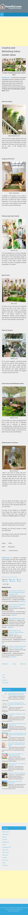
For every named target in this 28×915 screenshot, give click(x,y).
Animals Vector (5, 831)
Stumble (13, 581)
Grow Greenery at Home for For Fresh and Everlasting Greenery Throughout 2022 (17, 592)
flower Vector (5, 860)
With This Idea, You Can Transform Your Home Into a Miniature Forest (16, 632)
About (3, 677)
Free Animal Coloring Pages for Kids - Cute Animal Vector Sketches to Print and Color (17, 704)
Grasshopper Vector (6, 847)
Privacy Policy (5, 682)
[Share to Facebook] (8, 584)
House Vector (5, 849)
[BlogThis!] (5, 584)
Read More (22, 601)
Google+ (6, 581)
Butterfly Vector (5, 842)
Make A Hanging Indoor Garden (17, 618)
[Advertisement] (14, 32)
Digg (19, 581)
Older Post (23, 664)
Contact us (4, 680)
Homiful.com (5, 77)
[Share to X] (6, 584)
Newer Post (5, 664)
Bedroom (4, 837)
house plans (5, 865)
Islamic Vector (5, 852)
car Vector (4, 857)
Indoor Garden (14, 577)
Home (14, 664)
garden (3, 862)
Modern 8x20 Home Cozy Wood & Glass (16, 773)
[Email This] (3, 584)
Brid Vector (4, 839)
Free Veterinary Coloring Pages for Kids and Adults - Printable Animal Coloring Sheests (16, 744)
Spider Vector (5, 855)
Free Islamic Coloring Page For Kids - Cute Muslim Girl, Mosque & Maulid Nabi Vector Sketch (17, 735)
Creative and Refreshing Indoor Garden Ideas (11, 51)
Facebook (12, 579)
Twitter (20, 579)
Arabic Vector (5, 834)
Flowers (4, 844)
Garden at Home (6, 577)
